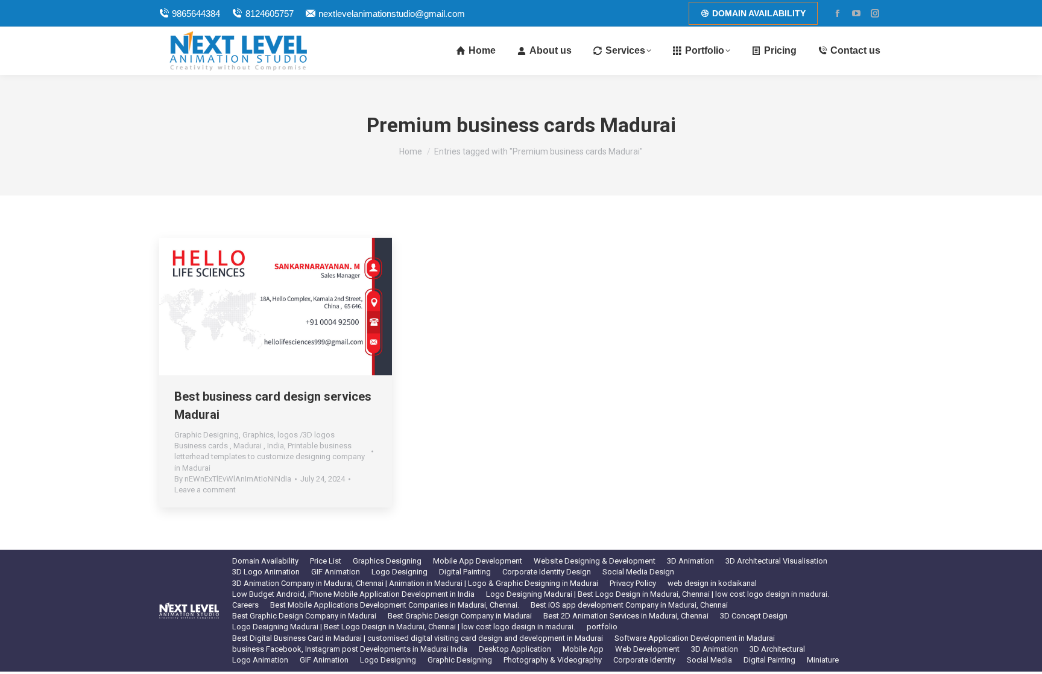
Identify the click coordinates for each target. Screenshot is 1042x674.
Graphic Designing (206, 434)
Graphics (258, 434)
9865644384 (196, 13)
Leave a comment (205, 489)
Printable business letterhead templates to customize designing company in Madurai (269, 456)
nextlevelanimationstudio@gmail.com (391, 13)
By (232, 478)
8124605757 (269, 13)
